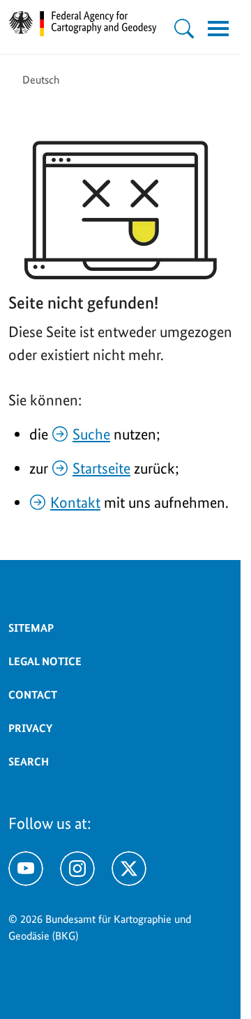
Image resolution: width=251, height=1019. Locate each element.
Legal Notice (45, 661)
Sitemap (31, 628)
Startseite (101, 468)
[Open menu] (218, 28)
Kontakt (75, 502)
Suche (91, 434)
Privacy (30, 728)
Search (28, 761)
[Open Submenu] (184, 28)
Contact (32, 694)
